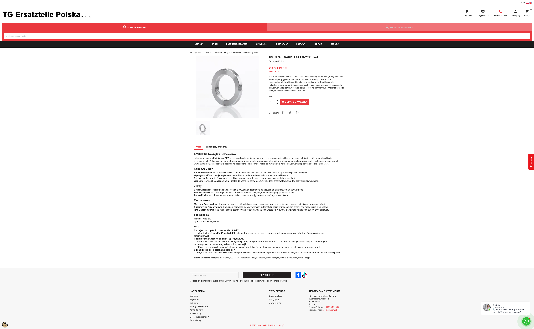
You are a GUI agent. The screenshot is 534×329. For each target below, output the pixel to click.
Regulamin (194, 299)
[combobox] (267, 36)
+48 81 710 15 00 (331, 307)
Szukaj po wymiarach (401, 27)
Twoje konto (277, 291)
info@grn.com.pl (329, 310)
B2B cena (335, 44)
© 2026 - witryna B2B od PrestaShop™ (267, 325)
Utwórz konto (275, 303)
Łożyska (199, 44)
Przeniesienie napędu (237, 44)
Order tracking (275, 296)
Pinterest (297, 112)
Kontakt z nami (196, 310)
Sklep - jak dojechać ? (199, 317)
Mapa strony (195, 313)
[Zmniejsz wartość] (277, 103)
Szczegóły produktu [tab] (216, 146)
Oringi (215, 44)
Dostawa (300, 44)
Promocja (531, 162)
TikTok (304, 275)
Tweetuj (290, 112)
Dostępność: (274, 61)
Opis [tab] (198, 146)
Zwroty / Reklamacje (199, 306)
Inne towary (282, 44)
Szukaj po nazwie (136, 27)
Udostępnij (282, 112)
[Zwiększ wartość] (277, 100)
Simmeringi (261, 44)
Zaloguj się (274, 299)
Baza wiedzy (195, 320)
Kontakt (318, 44)
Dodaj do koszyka (294, 101)
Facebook (298, 275)
